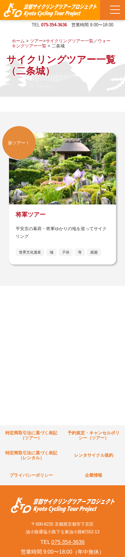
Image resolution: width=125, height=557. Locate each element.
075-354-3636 (54, 24)
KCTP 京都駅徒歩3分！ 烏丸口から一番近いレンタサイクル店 (50, 10)
